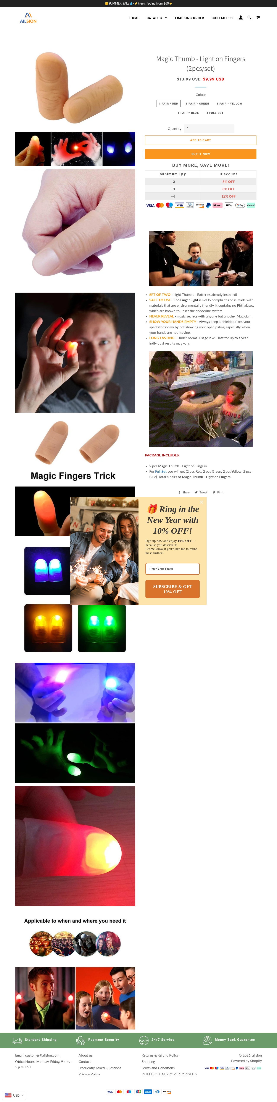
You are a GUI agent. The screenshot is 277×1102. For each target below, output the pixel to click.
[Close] (201, 502)
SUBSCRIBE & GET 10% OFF (172, 589)
